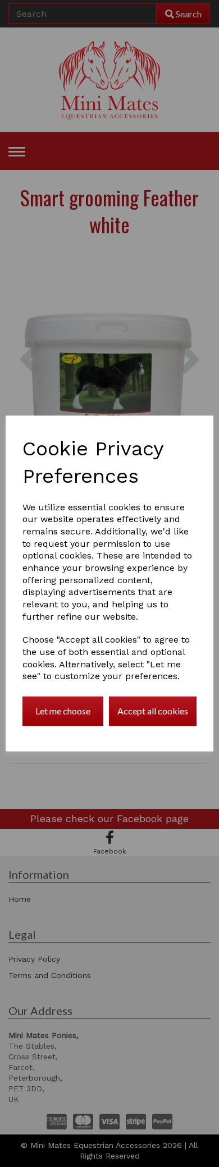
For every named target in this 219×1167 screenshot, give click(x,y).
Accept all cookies (152, 710)
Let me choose (62, 710)
